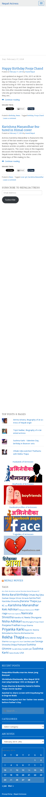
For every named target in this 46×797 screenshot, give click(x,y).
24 (5, 779)
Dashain (5, 598)
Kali (6, 606)
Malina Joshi (29, 610)
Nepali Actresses (20, 794)
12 (17, 770)
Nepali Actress (10, 3)
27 (23, 779)
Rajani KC (28, 630)
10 (5, 770)
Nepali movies (13, 580)
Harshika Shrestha (10, 601)
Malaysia (22, 610)
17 (5, 775)
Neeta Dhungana (32, 617)
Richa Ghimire (30, 637)
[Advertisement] (23, 31)
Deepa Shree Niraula (18, 598)
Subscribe (10, 199)
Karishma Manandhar (36, 177)
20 (23, 775)
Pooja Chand (39, 115)
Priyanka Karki (13, 629)
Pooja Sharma (27, 625)
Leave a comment (9, 118)
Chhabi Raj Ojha (36, 594)
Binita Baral (9, 594)
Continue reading (12, 99)
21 (29, 775)
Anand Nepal (30, 72)
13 (23, 770)
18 (11, 775)
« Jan (4, 786)
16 (41, 770)
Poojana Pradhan (11, 625)
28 (29, 779)
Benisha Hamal (26, 591)
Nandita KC (19, 617)
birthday (30, 115)
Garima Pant (35, 598)
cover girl (24, 177)
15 (35, 770)
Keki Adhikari (10, 609)
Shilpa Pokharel (18, 644)
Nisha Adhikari (12, 621)
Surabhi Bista (17, 649)
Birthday (12, 115)
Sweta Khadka (14, 653)
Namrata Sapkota (14, 614)
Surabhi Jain (27, 649)
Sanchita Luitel (29, 641)
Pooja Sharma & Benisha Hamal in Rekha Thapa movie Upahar (21, 687)
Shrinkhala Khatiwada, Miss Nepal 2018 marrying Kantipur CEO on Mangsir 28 (20, 680)
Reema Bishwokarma (24, 633)
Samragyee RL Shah (16, 642)
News (18, 115)
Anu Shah (5, 591)
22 (35, 775)
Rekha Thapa (13, 637)
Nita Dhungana (28, 622)
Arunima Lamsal (14, 591)
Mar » (11, 786)
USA (22, 652)
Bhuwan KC (35, 591)
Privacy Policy (7, 794)
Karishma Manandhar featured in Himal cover (21, 128)
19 (17, 775)
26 (17, 779)
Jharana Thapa (28, 601)
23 (41, 775)
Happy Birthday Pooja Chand (22, 68)
